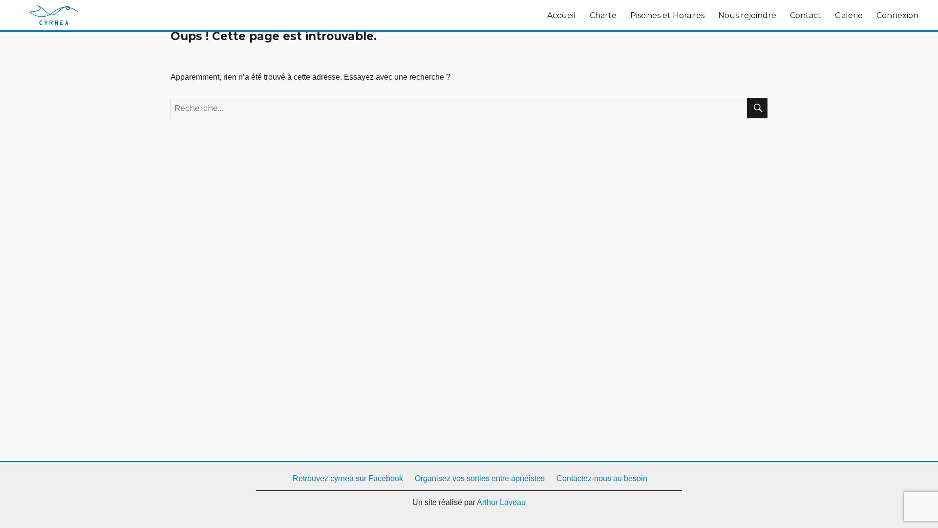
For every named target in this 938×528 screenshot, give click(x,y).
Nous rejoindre (747, 15)
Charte (603, 15)
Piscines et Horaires (667, 15)
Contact (805, 15)
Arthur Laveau (501, 502)
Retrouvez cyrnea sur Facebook (347, 478)
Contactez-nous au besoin (601, 478)
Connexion (897, 15)
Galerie (849, 15)
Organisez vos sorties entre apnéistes (480, 478)
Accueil (561, 15)
